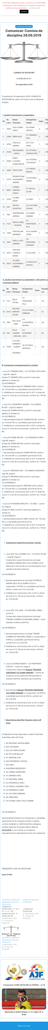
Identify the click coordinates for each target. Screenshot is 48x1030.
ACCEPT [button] (24, 11)
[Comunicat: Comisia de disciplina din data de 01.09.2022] (11, 931)
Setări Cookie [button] (34, 8)
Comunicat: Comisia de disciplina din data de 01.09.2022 (10, 940)
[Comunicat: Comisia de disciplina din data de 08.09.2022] (12, 911)
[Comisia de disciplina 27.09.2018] (33, 909)
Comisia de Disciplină (24, 26)
